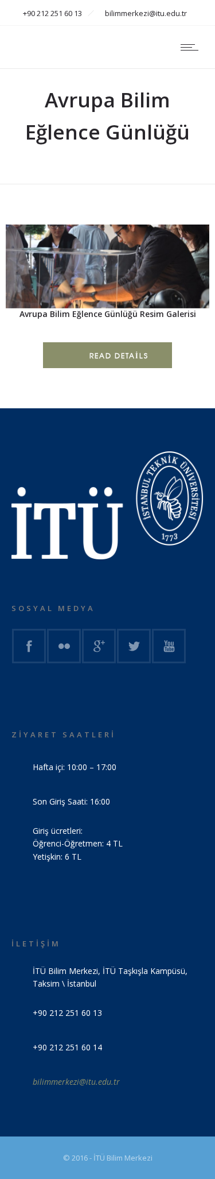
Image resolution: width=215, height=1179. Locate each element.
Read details (118, 355)
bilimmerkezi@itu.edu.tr (76, 1081)
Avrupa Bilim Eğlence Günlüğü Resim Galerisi (107, 313)
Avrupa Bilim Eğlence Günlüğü (53, 335)
